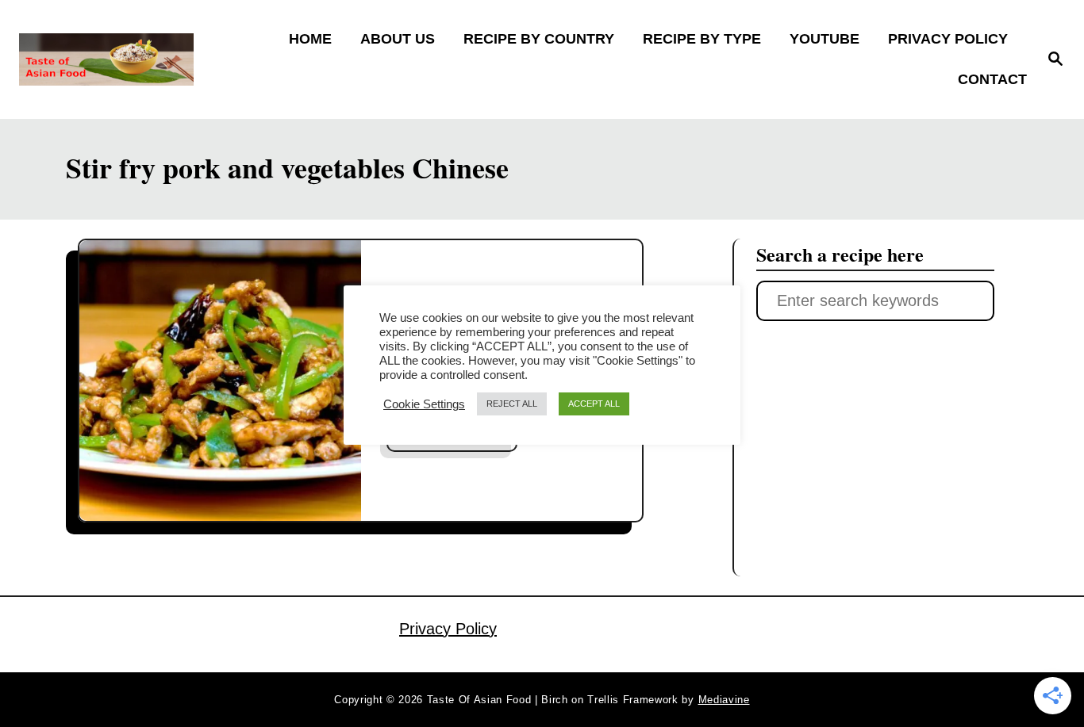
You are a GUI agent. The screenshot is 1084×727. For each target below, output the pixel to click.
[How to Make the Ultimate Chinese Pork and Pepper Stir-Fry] (220, 381)
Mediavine (724, 700)
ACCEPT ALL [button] (594, 403)
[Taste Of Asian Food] (144, 59)
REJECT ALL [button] (511, 403)
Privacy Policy (448, 628)
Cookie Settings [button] (424, 404)
